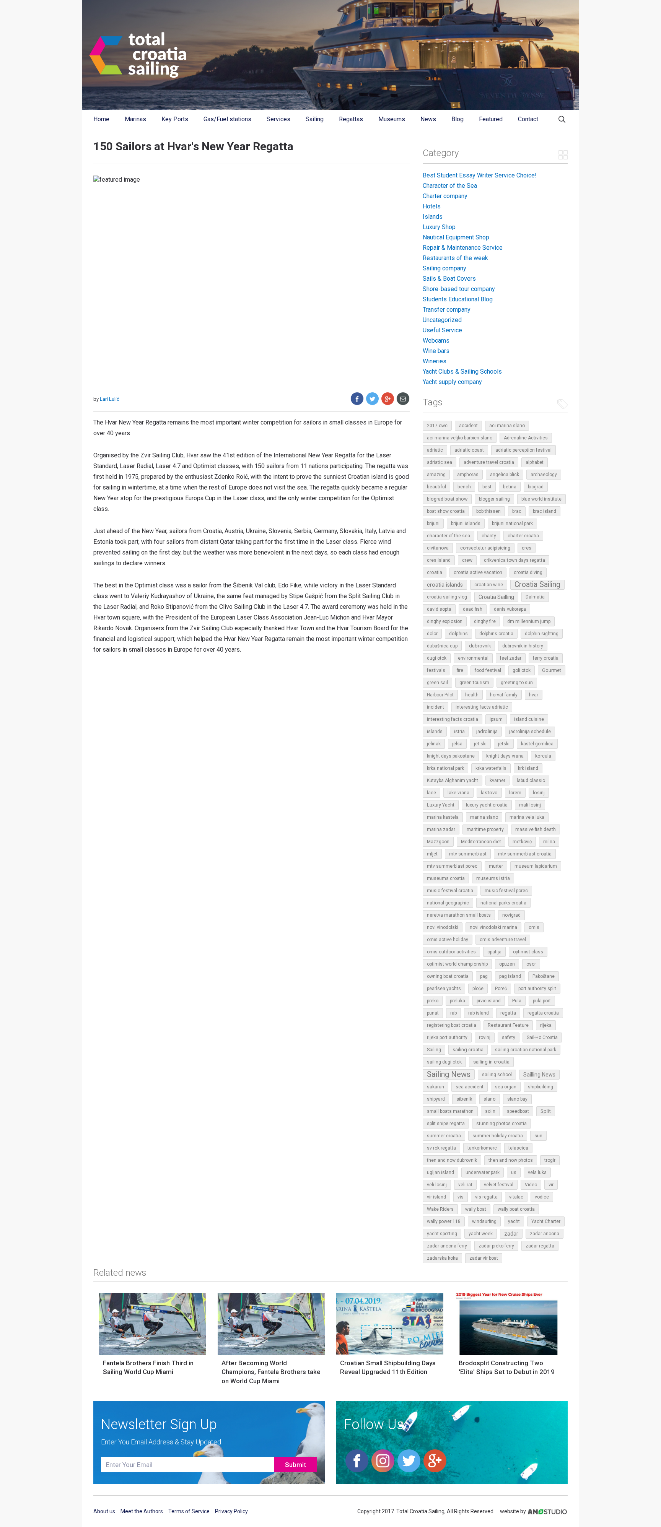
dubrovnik (480, 646)
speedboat (518, 1111)
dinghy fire (485, 621)
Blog (457, 119)
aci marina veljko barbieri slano (459, 438)
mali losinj (530, 805)
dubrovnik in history (522, 646)
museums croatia (446, 878)
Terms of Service (189, 1511)
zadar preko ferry (496, 1246)
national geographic (448, 903)
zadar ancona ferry (447, 1246)
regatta (508, 1013)
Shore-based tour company (459, 289)
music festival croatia (450, 890)
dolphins (458, 633)
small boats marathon (450, 1111)
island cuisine (529, 719)
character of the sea (448, 535)
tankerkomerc (482, 1148)
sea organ (505, 1087)
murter (496, 866)
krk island (528, 768)
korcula (543, 756)
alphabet (535, 462)
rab (453, 1013)
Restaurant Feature (508, 1025)
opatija (494, 952)
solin (490, 1111)
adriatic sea (439, 462)
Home (101, 119)
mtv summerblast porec (452, 866)
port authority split (537, 988)
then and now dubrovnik (452, 1160)
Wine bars (436, 351)
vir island (436, 1197)
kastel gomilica (537, 743)
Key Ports (174, 119)
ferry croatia (545, 658)
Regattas (351, 119)
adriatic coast (469, 450)
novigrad (511, 915)
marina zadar (441, 829)
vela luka (537, 1172)
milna (549, 841)
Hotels (432, 206)
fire (460, 670)
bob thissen (488, 511)
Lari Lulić (109, 399)
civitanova (438, 548)
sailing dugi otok (444, 1062)
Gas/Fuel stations (227, 119)
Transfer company (447, 309)
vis (460, 1197)
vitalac (516, 1197)
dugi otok (436, 658)
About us (104, 1511)
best (487, 486)
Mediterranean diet (481, 841)
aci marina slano (507, 425)
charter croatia (523, 535)
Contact (528, 119)
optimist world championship (457, 964)
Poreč (501, 988)
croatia (434, 572)
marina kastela (443, 817)
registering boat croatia (451, 1025)
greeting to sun (517, 682)
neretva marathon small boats (459, 915)
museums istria (493, 878)
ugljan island (440, 1172)
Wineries (434, 361)
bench (464, 486)
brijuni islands (465, 523)
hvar (533, 695)
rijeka (546, 1025)
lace (431, 792)
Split (546, 1111)
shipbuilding (540, 1087)
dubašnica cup (442, 646)
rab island (478, 1013)
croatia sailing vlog (447, 597)
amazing (436, 474)
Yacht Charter (545, 1221)
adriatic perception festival (523, 450)
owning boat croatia (448, 976)
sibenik (464, 1099)
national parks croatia (503, 903)
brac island (544, 511)
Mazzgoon (438, 841)
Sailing (315, 119)
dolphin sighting (541, 633)
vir (551, 1184)
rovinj (484, 1037)
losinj (539, 792)
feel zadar (510, 658)
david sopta (439, 609)
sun (538, 1135)
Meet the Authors (141, 1511)
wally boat (475, 1209)
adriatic (435, 450)
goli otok (522, 670)
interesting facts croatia (452, 719)
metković (522, 841)
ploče (478, 988)
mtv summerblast (468, 854)
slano (490, 1099)
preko (432, 1000)
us (513, 1172)
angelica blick (504, 474)
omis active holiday (447, 939)
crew (467, 560)
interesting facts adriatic (482, 707)
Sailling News (539, 1075)
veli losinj (437, 1184)
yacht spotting (442, 1233)
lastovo (489, 792)
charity (489, 535)
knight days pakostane (451, 756)
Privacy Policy (231, 1511)
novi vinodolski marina (493, 927)
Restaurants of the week (455, 258)
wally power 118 (444, 1221)
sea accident (470, 1087)
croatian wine (488, 584)
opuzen (507, 964)
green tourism (474, 682)
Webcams (436, 340)
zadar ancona (544, 1233)
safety (508, 1037)
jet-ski (480, 743)
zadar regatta (540, 1246)
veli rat (465, 1184)
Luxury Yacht (440, 805)
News (428, 119)
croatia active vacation (478, 572)
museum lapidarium (535, 866)
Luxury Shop (439, 227)
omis (534, 927)
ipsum (496, 719)
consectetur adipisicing (485, 548)
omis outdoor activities (451, 952)
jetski (504, 743)
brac (516, 511)
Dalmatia (535, 597)
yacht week (481, 1233)
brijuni (433, 523)
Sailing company (444, 268)
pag (484, 976)
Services (278, 119)
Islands (433, 216)
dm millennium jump (528, 621)
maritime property (485, 829)
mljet (432, 854)
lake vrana (458, 792)
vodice (542, 1197)
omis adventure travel (503, 939)
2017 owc (437, 425)
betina (509, 486)
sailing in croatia (491, 1062)
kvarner (497, 780)
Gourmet (551, 670)
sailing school (497, 1074)
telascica (518, 1148)
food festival (488, 670)
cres (526, 548)
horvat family (504, 695)
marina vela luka (527, 817)
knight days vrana (505, 756)
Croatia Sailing (537, 584)
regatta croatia (543, 1013)
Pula (516, 1000)
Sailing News (449, 1074)
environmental (473, 658)
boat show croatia (446, 511)
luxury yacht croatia (487, 805)
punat (433, 1013)
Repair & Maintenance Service (463, 247)
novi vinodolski (442, 927)
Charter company (445, 196)
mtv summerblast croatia (525, 854)
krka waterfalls (490, 768)
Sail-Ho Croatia (542, 1037)
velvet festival (498, 1184)
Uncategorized (442, 320)
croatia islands (445, 585)
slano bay (517, 1099)
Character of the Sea (450, 185)
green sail (437, 682)
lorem (515, 792)
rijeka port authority (447, 1037)
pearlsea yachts (444, 988)
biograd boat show (447, 499)
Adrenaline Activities (526, 438)
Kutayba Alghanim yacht (452, 780)
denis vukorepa (510, 609)
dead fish (472, 609)
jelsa (457, 743)
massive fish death (535, 829)
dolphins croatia (496, 633)
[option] (152, 1337)
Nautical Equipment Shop (456, 237)
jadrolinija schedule (530, 731)
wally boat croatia (516, 1209)
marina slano (484, 817)
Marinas (135, 119)
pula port (542, 1000)
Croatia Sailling (496, 597)
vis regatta (486, 1197)
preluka (457, 1000)
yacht (514, 1221)
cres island (439, 560)
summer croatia (444, 1135)
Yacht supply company (452, 381)
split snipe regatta (446, 1123)
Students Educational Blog (458, 299)
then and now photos (510, 1160)
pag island (510, 976)
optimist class (528, 952)
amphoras (468, 474)
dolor (432, 633)
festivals (436, 670)
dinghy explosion (444, 621)
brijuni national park (512, 523)
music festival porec (506, 890)
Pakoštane (543, 976)
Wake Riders (440, 1209)
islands (435, 731)
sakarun (435, 1087)
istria (459, 731)
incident (435, 707)
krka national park (445, 768)
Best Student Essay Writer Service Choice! (480, 175)
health (472, 695)
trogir (549, 1160)
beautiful (436, 486)
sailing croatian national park (525, 1049)
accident (468, 425)
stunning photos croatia (501, 1123)
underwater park (483, 1172)
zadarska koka (442, 1258)
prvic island (489, 1000)
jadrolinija (487, 731)
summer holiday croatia (497, 1135)
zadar (511, 1234)
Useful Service (442, 330)
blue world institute (541, 499)
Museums (391, 119)
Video (531, 1184)
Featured (491, 119)
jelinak (434, 743)
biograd (536, 486)
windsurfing (484, 1221)
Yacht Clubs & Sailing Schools (462, 371)
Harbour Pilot (440, 695)
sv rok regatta (441, 1148)
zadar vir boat (483, 1258)
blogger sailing (494, 499)
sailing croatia (468, 1049)
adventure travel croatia (489, 462)
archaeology (544, 474)
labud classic (531, 780)
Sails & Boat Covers (449, 278)
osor (531, 964)
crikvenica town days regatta (514, 560)
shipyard (436, 1099)
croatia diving (528, 572)
